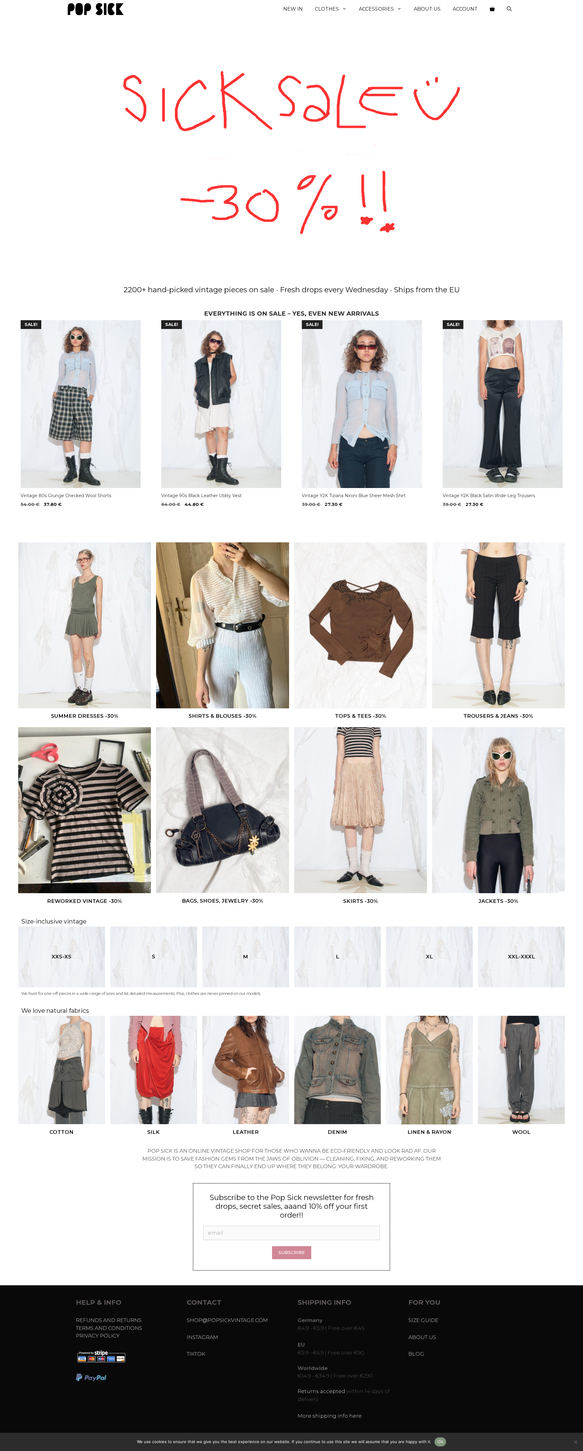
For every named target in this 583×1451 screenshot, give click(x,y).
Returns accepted (321, 1391)
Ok (440, 1441)
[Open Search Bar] (509, 9)
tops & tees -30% (360, 716)
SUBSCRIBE (291, 1252)
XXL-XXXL (521, 957)
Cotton (61, 1132)
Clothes (327, 9)
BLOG (416, 1354)
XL (429, 957)
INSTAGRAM (202, 1337)
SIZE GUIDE (423, 1320)
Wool (521, 1132)
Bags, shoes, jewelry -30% (222, 901)
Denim (337, 1132)
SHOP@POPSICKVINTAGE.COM (227, 1320)
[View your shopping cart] (492, 9)
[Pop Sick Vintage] (95, 9)
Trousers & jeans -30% (498, 716)
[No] (575, 1442)
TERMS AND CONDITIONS (109, 1328)
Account (465, 9)
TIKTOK (196, 1354)
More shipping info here (330, 1416)
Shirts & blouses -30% (223, 716)
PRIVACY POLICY (98, 1336)
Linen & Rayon (429, 1132)
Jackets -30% (498, 901)
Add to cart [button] (37, 517)
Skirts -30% (360, 901)
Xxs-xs (61, 957)
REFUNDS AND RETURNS (108, 1320)
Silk (153, 1132)
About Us (427, 9)
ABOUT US (422, 1337)
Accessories (376, 9)
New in (293, 9)
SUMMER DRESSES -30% (84, 716)
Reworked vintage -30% (84, 901)
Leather (246, 1132)
